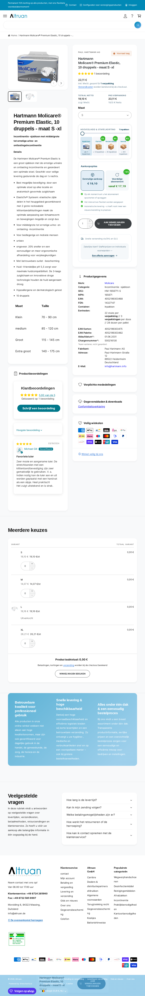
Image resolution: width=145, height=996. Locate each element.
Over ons (65, 905)
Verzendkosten (85, 86)
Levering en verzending (67, 893)
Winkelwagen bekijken (72, 674)
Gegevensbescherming (71, 912)
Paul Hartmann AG (89, 52)
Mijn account (67, 878)
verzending (68, 665)
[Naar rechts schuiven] (61, 83)
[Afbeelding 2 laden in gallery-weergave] (30, 96)
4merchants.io (26, 984)
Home (14, 35)
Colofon (64, 918)
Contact (72, 5)
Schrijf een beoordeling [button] (38, 408)
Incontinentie (121, 900)
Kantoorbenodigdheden (125, 915)
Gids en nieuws (69, 900)
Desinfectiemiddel (124, 886)
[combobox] (72, 25)
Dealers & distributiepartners (97, 884)
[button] (5, 16)
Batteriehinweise (96, 922)
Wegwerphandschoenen (125, 879)
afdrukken (92, 890)
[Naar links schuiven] (54, 83)
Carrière (91, 877)
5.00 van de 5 (47, 395)
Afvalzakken (120, 895)
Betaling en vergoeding (66, 885)
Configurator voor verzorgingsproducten (102, 5)
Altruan (18, 979)
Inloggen (133, 5)
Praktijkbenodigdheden (125, 907)
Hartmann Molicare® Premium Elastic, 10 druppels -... (46, 35)
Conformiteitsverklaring (91, 406)
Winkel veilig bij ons (92, 454)
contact (64, 873)
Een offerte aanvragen (103, 255)
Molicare (109, 283)
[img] (24, 443)
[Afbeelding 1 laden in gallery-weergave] (15, 96)
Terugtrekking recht (98, 904)
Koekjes (91, 918)
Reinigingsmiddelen (124, 890)
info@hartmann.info (115, 366)
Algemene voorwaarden (94, 897)
